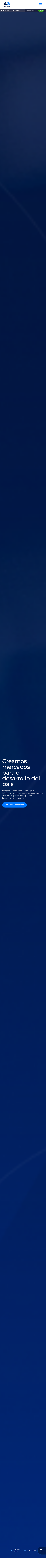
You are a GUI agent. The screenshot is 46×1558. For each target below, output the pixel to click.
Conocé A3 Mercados (14, 805)
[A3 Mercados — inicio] (7, 4)
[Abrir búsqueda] (41, 1551)
